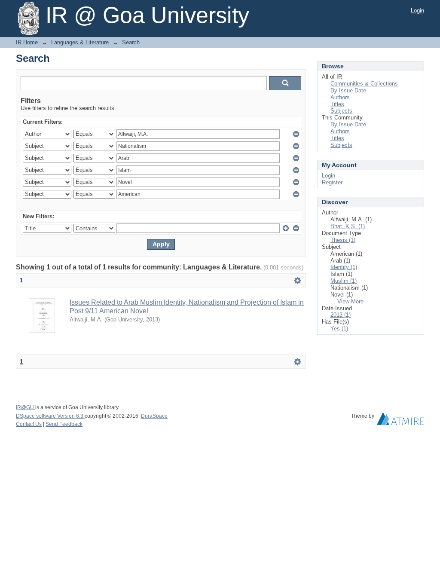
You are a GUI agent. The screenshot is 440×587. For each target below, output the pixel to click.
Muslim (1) (343, 281)
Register (332, 182)
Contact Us (29, 424)
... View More (347, 301)
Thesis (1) (342, 240)
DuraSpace (154, 416)
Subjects (341, 110)
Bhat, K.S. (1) (347, 226)
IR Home (27, 42)
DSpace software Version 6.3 (50, 416)
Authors (340, 97)
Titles (337, 104)
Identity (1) (343, 267)
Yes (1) (339, 328)
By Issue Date (348, 90)
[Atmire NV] (400, 421)
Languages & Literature (80, 42)
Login (417, 10)
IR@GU (25, 407)
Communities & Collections (364, 83)
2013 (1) (340, 315)
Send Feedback (64, 424)
